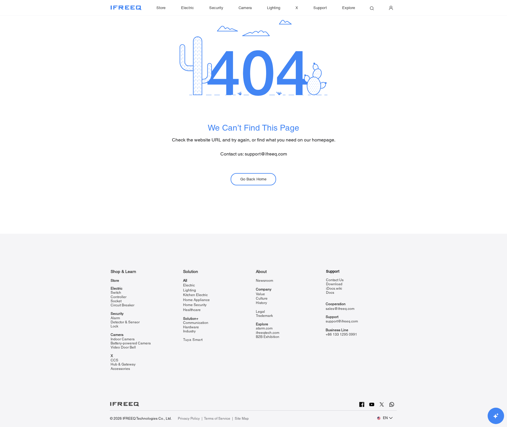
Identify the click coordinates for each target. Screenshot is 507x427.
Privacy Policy (189, 418)
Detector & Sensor (125, 322)
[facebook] (362, 404)
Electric (116, 288)
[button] (320, 8)
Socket (116, 301)
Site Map (242, 418)
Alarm (115, 318)
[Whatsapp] (392, 404)
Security (117, 314)
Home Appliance (196, 300)
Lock (114, 326)
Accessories (120, 369)
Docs (330, 293)
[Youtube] (372, 404)
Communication (195, 323)
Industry (189, 331)
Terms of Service (217, 418)
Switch (116, 293)
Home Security (195, 305)
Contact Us (335, 280)
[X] (382, 404)
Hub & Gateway (123, 364)
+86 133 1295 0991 (341, 334)
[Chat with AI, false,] (496, 416)
